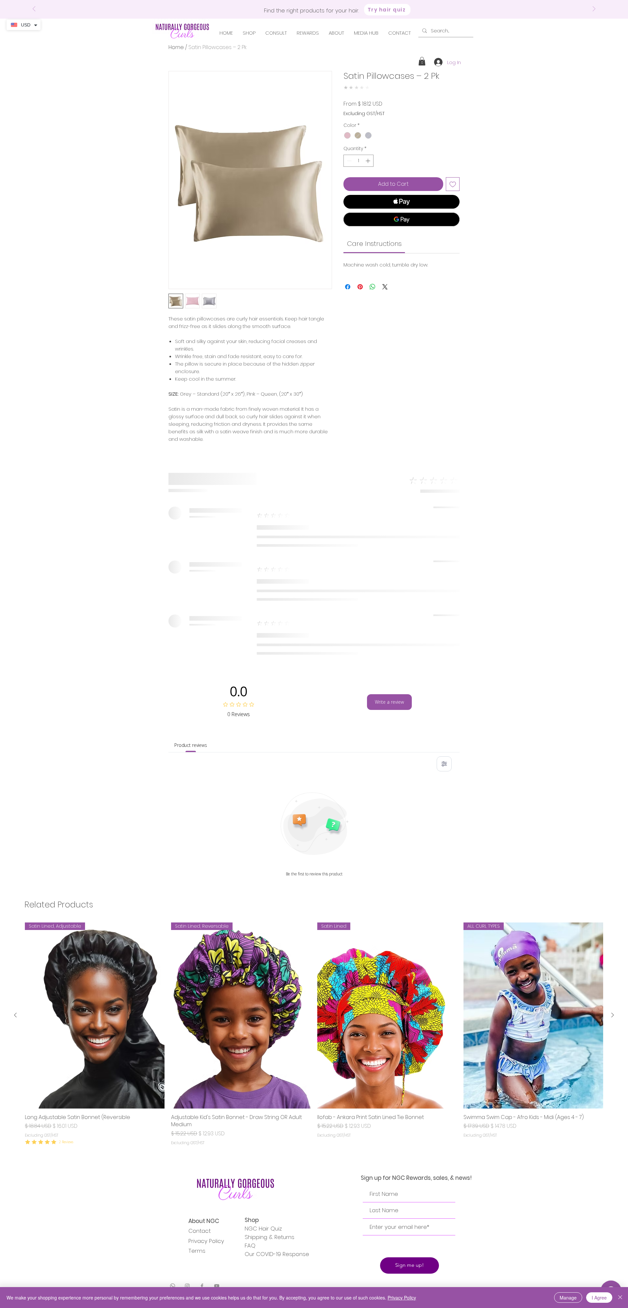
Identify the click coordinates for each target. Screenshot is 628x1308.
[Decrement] (348, 160)
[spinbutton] (358, 160)
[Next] (594, 9)
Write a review (389, 702)
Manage (568, 1297)
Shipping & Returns (269, 1237)
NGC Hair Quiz (263, 1228)
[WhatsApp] (172, 1286)
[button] (422, 61)
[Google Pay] (401, 219)
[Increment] (368, 160)
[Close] (620, 1297)
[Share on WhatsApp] (372, 287)
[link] (374, 243)
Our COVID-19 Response (277, 1254)
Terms (196, 1251)
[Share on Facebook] (348, 287)
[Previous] (34, 9)
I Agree (599, 1297)
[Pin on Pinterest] (360, 287)
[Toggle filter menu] (444, 763)
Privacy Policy (206, 1241)
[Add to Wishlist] (453, 184)
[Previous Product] (15, 1015)
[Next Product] (613, 1015)
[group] (314, 1037)
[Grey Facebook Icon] (202, 1286)
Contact (199, 1231)
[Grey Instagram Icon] (187, 1286)
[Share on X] (385, 287)
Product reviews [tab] (190, 745)
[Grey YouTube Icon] (217, 1286)
